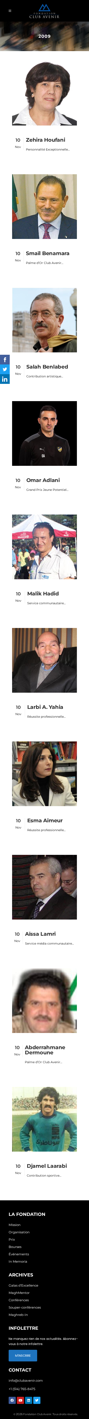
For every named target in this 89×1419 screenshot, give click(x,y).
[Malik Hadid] (44, 547)
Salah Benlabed (47, 367)
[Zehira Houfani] (44, 93)
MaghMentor (19, 1293)
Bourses (15, 1247)
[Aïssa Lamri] (44, 887)
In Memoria (18, 1261)
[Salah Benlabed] (44, 320)
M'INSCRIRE (23, 1355)
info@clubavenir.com (26, 1380)
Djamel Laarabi (47, 1166)
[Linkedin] (28, 1400)
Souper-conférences (25, 1307)
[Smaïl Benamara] (44, 206)
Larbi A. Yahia (45, 707)
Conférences (19, 1300)
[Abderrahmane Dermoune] (44, 1000)
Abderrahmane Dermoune (45, 1050)
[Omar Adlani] (44, 433)
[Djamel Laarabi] (44, 1119)
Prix (12, 1239)
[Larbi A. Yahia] (44, 660)
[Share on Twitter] (5, 369)
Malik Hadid (43, 593)
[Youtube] (20, 1400)
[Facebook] (12, 1400)
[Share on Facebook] (5, 359)
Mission (15, 1225)
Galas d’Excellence (23, 1285)
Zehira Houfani (45, 140)
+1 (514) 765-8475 (22, 1389)
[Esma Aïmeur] (44, 773)
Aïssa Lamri (40, 934)
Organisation (19, 1232)
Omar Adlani (43, 480)
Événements (19, 1254)
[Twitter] (36, 1400)
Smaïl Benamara (48, 253)
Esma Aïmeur (45, 820)
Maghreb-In (18, 1315)
